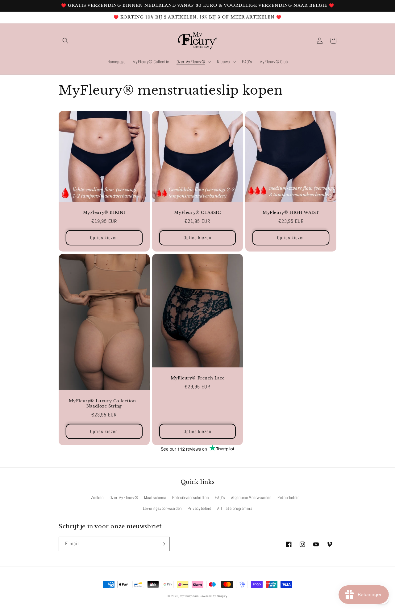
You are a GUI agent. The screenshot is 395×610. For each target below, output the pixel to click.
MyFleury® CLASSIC (197, 212)
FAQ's (220, 497)
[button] (65, 40)
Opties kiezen (104, 237)
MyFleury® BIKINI (104, 212)
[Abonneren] (162, 544)
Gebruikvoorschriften (190, 497)
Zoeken (97, 497)
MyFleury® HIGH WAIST (291, 212)
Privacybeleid (199, 508)
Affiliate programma (234, 508)
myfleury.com (189, 596)
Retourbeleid (288, 497)
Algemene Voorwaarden (251, 497)
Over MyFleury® (124, 497)
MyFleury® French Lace (198, 378)
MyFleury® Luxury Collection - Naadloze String (104, 404)
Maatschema (155, 497)
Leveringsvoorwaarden (162, 508)
